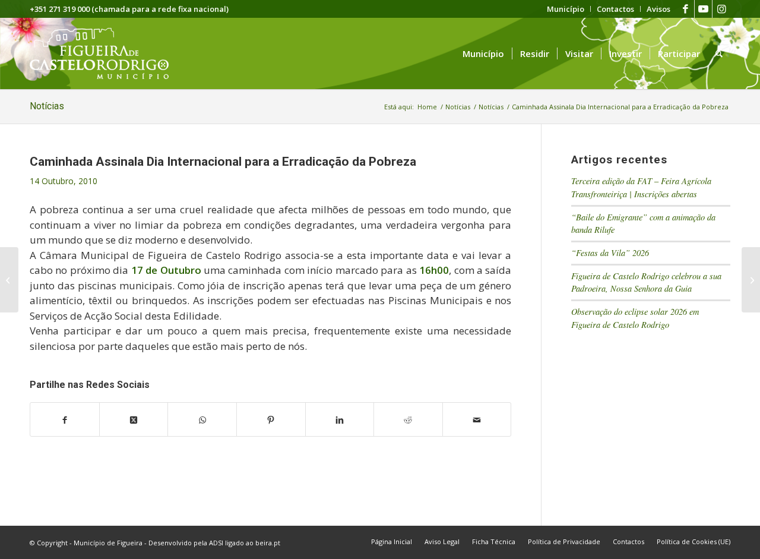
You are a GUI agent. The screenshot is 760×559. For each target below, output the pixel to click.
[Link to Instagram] (721, 9)
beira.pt (267, 542)
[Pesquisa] (719, 53)
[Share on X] (134, 419)
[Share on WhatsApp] (202, 419)
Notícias (47, 106)
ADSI (216, 542)
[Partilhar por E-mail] (477, 419)
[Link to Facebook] (685, 9)
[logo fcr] (108, 53)
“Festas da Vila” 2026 (610, 252)
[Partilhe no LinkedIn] (340, 419)
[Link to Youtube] (703, 9)
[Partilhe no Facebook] (64, 419)
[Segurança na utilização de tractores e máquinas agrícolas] (9, 279)
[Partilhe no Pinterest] (271, 419)
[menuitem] (566, 9)
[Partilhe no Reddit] (408, 419)
